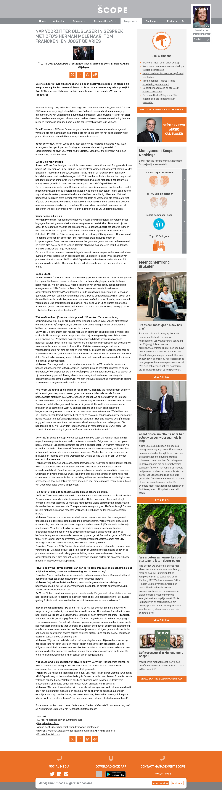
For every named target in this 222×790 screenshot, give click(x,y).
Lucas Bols (68, 143)
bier (72, 349)
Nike (62, 234)
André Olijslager (81, 151)
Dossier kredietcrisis (48, 734)
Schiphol (40, 234)
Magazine (129, 21)
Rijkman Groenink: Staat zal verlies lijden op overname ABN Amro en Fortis (76, 730)
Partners (172, 21)
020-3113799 (163, 774)
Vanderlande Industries (69, 114)
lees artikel (161, 376)
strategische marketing (73, 190)
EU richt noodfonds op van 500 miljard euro (59, 719)
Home (42, 21)
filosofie (101, 299)
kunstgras (40, 281)
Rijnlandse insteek (93, 578)
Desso (68, 129)
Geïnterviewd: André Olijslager (174, 129)
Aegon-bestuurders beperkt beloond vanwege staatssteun (68, 727)
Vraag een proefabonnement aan (161, 678)
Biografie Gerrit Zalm (48, 723)
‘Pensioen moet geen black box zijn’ (161, 62)
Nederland (92, 201)
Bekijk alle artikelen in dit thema (161, 109)
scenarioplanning (66, 560)
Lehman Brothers (104, 607)
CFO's (38, 111)
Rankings (151, 21)
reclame (54, 455)
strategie (67, 520)
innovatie (101, 237)
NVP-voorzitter (64, 151)
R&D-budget (41, 415)
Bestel (197, 39)
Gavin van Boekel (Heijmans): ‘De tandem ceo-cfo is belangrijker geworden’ (160, 99)
